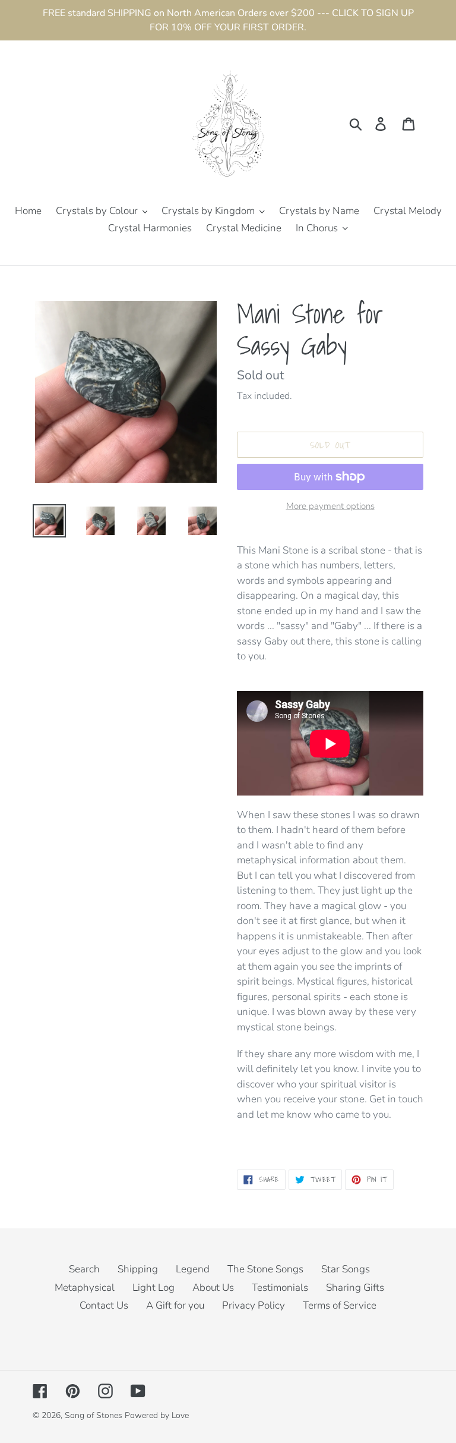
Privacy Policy (253, 1305)
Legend (193, 1269)
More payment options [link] (330, 506)
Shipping (138, 1269)
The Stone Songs (265, 1269)
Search (84, 1269)
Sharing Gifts (355, 1287)
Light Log (153, 1287)
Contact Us (104, 1305)
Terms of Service (339, 1305)
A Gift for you (175, 1305)
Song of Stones (93, 1415)
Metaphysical (85, 1287)
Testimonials (280, 1287)
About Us (213, 1287)
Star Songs (345, 1269)
